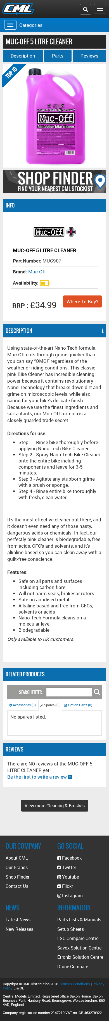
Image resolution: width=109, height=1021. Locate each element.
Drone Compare (72, 966)
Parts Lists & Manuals (79, 920)
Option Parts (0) (79, 705)
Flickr (67, 886)
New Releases (19, 929)
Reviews (89, 56)
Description (23, 56)
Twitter (68, 867)
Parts (57, 56)
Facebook (71, 858)
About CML (17, 858)
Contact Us (17, 886)
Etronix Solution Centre (80, 957)
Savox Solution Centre (79, 948)
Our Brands (17, 867)
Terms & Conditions (74, 983)
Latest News (18, 920)
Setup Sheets (70, 929)
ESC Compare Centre (77, 938)
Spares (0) (51, 705)
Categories (30, 25)
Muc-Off (37, 271)
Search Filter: (31, 692)
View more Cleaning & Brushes (55, 806)
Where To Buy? (82, 301)
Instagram (72, 896)
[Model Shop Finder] (54, 181)
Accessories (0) (24, 705)
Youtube (70, 877)
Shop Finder (17, 877)
